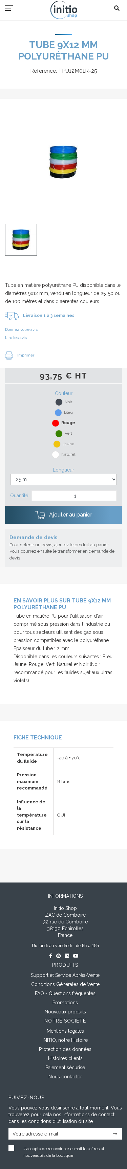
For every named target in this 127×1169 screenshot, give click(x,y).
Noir (68, 401)
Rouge (68, 422)
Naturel (68, 454)
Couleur (63, 393)
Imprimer (25, 355)
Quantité (19, 495)
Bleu (68, 412)
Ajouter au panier (70, 514)
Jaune (68, 443)
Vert (68, 433)
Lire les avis (16, 337)
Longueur (63, 470)
